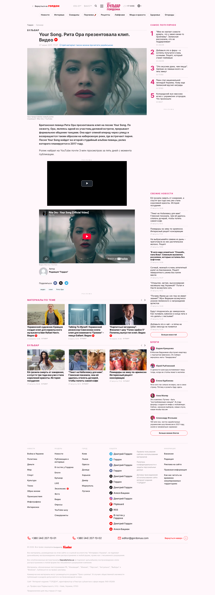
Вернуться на (41, 6)
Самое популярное (163, 25)
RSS (116, 509)
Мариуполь (87, 485)
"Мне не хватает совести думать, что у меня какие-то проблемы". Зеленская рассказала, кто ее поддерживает (170, 36)
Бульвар (39, 25)
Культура (31, 480)
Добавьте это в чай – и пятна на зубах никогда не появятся (166, 325)
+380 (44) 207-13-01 (44, 538)
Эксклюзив (60, 488)
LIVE (57, 483)
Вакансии (169, 453)
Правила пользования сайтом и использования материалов (147, 454)
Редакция (169, 459)
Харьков (86, 475)
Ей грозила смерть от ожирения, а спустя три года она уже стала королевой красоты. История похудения (167, 202)
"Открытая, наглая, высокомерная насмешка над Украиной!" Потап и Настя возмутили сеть (167, 285)
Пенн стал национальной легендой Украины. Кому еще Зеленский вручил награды (170, 82)
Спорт (30, 475)
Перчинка (89, 15)
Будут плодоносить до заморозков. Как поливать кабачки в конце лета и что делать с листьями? (168, 313)
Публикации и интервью (62, 460)
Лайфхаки (120, 15)
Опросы (58, 504)
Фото (57, 494)
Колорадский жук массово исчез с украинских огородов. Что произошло (171, 96)
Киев (84, 453)
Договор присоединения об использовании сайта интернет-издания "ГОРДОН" (147, 479)
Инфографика (34, 501)
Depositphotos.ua (67, 560)
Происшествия (34, 496)
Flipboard (119, 504)
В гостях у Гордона (64, 467)
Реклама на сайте (173, 464)
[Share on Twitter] (61, 283)
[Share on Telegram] (66, 283)
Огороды (169, 15)
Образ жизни (33, 491)
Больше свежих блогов (169, 433)
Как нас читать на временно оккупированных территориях (173, 479)
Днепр (85, 480)
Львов (85, 459)
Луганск (86, 491)
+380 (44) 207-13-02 (89, 538)
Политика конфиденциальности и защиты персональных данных (146, 466)
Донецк (85, 469)
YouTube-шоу (61, 510)
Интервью (59, 15)
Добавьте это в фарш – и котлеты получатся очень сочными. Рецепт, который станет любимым (169, 54)
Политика (32, 459)
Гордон (30, 25)
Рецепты (105, 15)
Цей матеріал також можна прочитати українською (87, 45)
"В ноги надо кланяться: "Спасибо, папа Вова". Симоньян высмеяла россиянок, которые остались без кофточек (167, 256)
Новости (45, 15)
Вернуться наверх (173, 538)
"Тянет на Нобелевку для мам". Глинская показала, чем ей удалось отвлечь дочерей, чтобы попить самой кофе (167, 217)
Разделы (58, 448)
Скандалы (74, 15)
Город (84, 448)
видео (43, 289)
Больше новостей (169, 335)
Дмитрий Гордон (123, 454)
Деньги (30, 464)
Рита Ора (60, 289)
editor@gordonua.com (135, 538)
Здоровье (155, 15)
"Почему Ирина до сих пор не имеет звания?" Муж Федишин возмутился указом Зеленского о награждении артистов (168, 300)
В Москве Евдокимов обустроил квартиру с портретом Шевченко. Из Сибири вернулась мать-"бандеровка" (168, 354)
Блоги (154, 342)
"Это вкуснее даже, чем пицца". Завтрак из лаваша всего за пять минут (172, 69)
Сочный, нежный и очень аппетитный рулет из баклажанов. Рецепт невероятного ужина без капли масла (168, 271)
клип (51, 289)
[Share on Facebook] (55, 283)
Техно (30, 485)
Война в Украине (35, 453)
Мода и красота (137, 15)
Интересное (33, 507)
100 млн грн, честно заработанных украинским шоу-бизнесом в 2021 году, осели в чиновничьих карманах (167, 424)
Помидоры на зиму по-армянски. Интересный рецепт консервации (128, 375)
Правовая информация (175, 469)
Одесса (85, 464)
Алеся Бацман (122, 493)
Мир (29, 469)
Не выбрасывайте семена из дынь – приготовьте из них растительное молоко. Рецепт (168, 241)
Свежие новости (161, 193)
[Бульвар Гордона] (113, 6)
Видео (58, 499)
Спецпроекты (61, 515)
